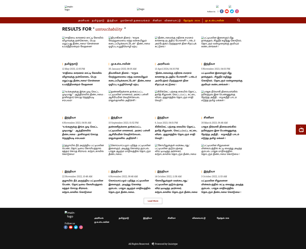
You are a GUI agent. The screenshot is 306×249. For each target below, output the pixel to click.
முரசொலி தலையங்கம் (135, 20)
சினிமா (157, 20)
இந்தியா (112, 20)
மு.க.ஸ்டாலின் (214, 20)
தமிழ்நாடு (98, 20)
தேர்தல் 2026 (191, 20)
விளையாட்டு (172, 20)
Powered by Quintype (166, 244)
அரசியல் (84, 20)
